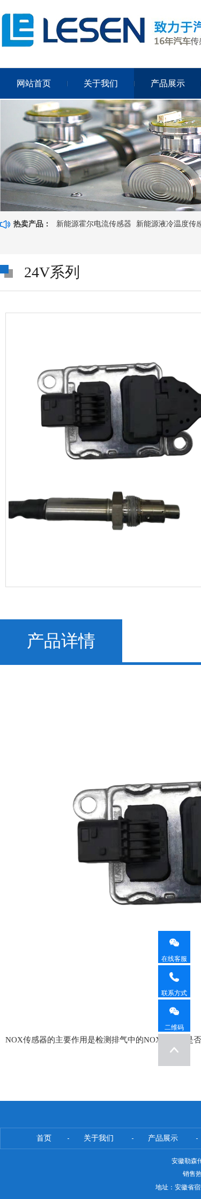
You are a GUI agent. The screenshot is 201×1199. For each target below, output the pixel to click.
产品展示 (168, 83)
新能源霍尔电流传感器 (93, 224)
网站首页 (34, 83)
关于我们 (101, 83)
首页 (43, 1138)
